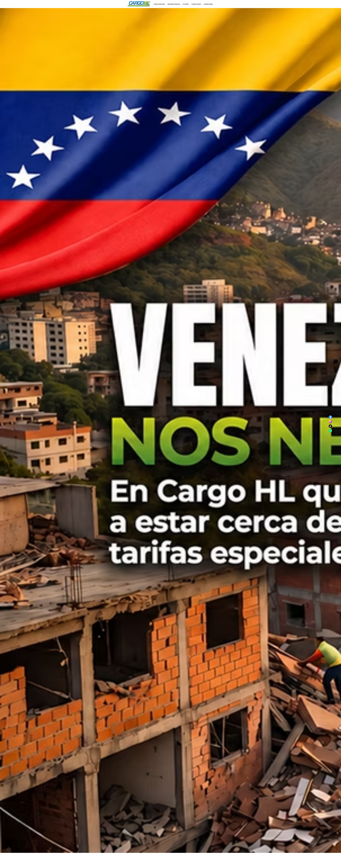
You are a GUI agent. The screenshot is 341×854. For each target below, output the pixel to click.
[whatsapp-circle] (330, 430)
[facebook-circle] (330, 417)
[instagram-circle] (330, 421)
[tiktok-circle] (330, 426)
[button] (208, 4)
